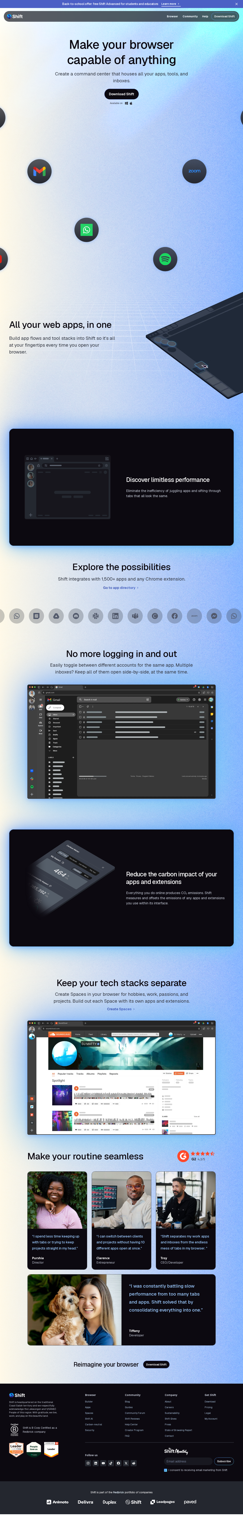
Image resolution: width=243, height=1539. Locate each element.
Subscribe (224, 1461)
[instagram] (88, 1463)
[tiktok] (111, 1463)
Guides (129, 1407)
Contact (169, 1435)
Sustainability (172, 1413)
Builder (89, 1401)
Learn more (168, 4)
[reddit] (134, 1463)
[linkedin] (96, 1463)
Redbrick (118, 1492)
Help (205, 16)
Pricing (208, 1407)
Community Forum (135, 1413)
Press (168, 1424)
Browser (172, 16)
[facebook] (118, 1463)
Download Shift (224, 16)
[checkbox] (165, 1470)
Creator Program (134, 1430)
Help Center (131, 1424)
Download (210, 1401)
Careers (169, 1407)
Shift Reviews (132, 1418)
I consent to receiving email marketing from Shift (198, 1470)
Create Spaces (119, 1009)
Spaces (89, 1413)
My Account (211, 1418)
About (168, 1401)
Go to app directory (119, 588)
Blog (127, 1401)
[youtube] (103, 1463)
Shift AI (89, 1418)
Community (190, 16)
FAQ (127, 1435)
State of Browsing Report (178, 1430)
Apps (87, 1407)
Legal (208, 1413)
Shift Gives (170, 1418)
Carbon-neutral (93, 1424)
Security (89, 1430)
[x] (126, 1463)
